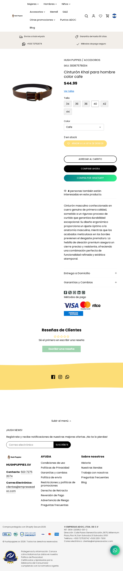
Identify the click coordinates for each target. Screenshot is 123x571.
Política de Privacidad (32, 557)
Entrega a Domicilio (77, 273)
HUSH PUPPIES (72, 60)
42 (104, 104)
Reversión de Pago (52, 495)
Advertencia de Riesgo (55, 500)
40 (95, 104)
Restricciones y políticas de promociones (58, 484)
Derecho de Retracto (54, 490)
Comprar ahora (90, 168)
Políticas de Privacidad (55, 467)
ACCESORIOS (92, 60)
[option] (32, 80)
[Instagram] (60, 377)
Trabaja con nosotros (94, 472)
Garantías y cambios (54, 472)
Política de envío (51, 477)
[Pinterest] (74, 292)
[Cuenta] (93, 16)
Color (67, 121)
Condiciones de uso (53, 463)
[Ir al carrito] (108, 16)
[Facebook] (65, 292)
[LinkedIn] (79, 292)
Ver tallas (69, 91)
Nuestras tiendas (91, 467)
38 (85, 104)
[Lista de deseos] (100, 16)
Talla (67, 98)
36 (76, 104)
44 (68, 111)
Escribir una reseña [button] (61, 349)
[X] (70, 292)
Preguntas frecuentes (54, 505)
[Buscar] (86, 16)
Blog (84, 482)
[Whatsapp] (83, 292)
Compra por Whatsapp (90, 178)
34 (67, 104)
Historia (86, 463)
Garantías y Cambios (78, 282)
